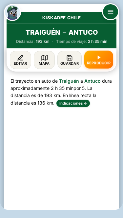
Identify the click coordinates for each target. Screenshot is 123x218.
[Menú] (110, 11)
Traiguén (69, 81)
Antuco (92, 81)
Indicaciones (73, 103)
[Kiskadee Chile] (12, 12)
